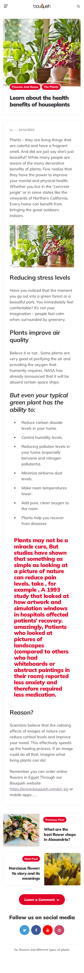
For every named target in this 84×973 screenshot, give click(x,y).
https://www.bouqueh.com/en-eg (39, 788)
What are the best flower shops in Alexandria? (60, 834)
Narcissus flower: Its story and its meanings (24, 873)
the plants (51, 87)
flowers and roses (25, 87)
